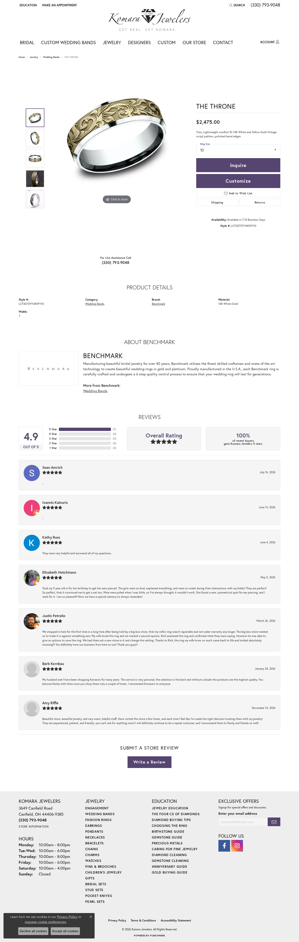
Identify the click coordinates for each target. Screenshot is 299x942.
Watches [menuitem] (93, 860)
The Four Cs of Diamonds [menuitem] (175, 814)
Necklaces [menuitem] (95, 837)
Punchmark (157, 935)
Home (22, 57)
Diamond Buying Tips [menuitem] (171, 820)
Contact (223, 42)
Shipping (217, 202)
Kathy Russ (51, 537)
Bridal (27, 42)
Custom (167, 42)
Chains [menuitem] (91, 849)
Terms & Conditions (143, 920)
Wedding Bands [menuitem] (99, 814)
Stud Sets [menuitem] (94, 890)
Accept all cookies (65, 931)
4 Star (53, 434)
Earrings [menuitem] (93, 825)
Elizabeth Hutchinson (59, 572)
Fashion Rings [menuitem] (98, 820)
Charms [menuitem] (92, 855)
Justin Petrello (53, 615)
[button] (28, 5)
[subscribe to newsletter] (274, 822)
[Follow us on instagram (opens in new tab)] (237, 846)
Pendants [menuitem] (94, 831)
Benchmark (158, 304)
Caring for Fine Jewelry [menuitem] (175, 849)
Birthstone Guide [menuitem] (168, 831)
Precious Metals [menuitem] (167, 843)
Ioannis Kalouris (55, 502)
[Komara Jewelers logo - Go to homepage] (149, 20)
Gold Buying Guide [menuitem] (170, 872)
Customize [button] (238, 181)
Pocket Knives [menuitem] (98, 895)
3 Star (53, 438)
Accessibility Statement (176, 920)
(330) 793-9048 (115, 262)
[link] (59, 5)
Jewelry (112, 42)
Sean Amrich (52, 467)
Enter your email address (237, 813)
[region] (117, 158)
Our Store (194, 42)
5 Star (53, 429)
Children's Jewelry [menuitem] (103, 872)
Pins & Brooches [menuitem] (100, 866)
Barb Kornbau (53, 663)
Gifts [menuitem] (90, 878)
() (114, 429)
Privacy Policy (117, 920)
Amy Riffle (50, 702)
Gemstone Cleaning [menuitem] (170, 860)
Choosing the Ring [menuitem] (169, 825)
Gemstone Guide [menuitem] (167, 837)
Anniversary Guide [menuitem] (169, 866)
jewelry (34, 57)
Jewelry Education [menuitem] (170, 808)
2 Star (53, 443)
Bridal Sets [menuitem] (95, 884)
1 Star (53, 448)
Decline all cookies (33, 931)
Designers (139, 42)
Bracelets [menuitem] (94, 843)
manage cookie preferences (45, 922)
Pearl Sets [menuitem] (95, 901)
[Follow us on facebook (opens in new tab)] (224, 846)
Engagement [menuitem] (97, 808)
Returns (260, 202)
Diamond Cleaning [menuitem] (169, 855)
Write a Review (149, 762)
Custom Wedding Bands (68, 42)
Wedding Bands (51, 57)
